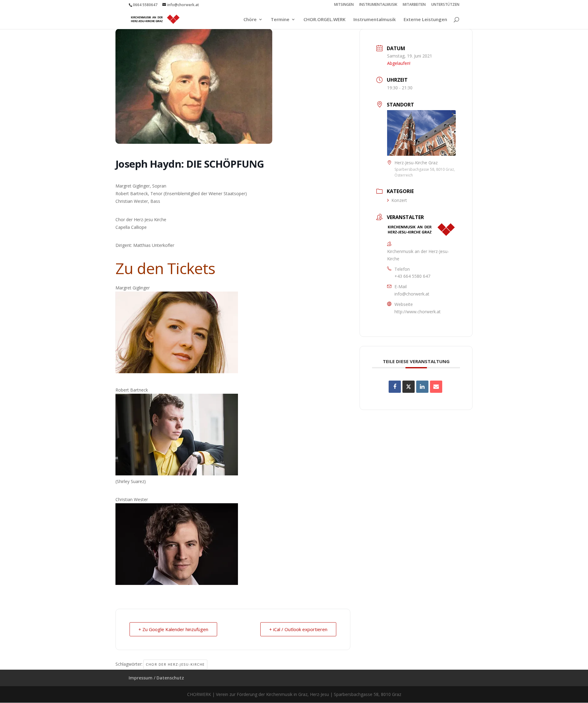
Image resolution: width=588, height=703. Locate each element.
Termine (280, 19)
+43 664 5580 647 (412, 276)
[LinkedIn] (422, 387)
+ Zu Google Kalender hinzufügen (173, 629)
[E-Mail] (436, 387)
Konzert (399, 200)
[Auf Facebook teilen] (395, 387)
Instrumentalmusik (374, 19)
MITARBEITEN (414, 5)
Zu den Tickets (165, 268)
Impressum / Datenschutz (156, 678)
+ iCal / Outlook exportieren (298, 629)
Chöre (250, 19)
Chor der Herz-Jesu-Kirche (175, 664)
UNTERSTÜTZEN (445, 5)
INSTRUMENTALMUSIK (378, 5)
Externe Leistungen (425, 19)
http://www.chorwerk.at (417, 311)
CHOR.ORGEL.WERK (324, 19)
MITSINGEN (344, 5)
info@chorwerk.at (411, 294)
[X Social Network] (408, 387)
